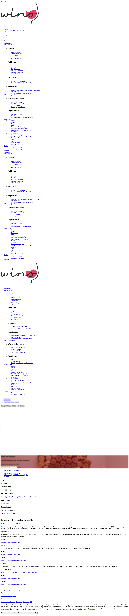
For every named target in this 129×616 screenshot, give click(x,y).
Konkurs (15, 473)
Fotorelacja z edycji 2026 (18, 102)
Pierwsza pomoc (15, 142)
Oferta (19, 473)
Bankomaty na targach (17, 135)
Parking (13, 125)
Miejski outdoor (15, 69)
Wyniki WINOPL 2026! (11, 31)
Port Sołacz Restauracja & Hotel (20, 128)
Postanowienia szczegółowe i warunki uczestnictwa (25, 90)
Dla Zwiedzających (9, 95)
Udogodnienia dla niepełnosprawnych (21, 136)
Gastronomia (14, 55)
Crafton (14, 513)
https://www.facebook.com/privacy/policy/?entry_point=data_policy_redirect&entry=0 (25, 572)
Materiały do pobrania (17, 147)
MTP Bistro (14, 133)
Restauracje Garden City (18, 127)
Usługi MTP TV (15, 73)
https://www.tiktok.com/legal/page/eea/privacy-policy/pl (16, 602)
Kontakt (6, 150)
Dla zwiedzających (16, 114)
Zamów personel (16, 57)
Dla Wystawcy (8, 44)
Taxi (12, 139)
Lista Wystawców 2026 (17, 104)
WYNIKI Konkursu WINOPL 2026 (21, 82)
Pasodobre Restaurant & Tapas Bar (21, 130)
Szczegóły (12, 524)
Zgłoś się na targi (16, 58)
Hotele (13, 122)
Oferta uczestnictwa (16, 53)
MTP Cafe (14, 131)
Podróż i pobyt (8, 119)
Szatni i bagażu (15, 116)
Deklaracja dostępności (17, 144)
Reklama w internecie (17, 70)
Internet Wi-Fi (15, 138)
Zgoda (4, 524)
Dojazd (13, 120)
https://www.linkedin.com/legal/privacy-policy (13, 560)
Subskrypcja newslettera (18, 107)
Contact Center (15, 65)
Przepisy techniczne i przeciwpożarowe (22, 93)
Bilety (27, 475)
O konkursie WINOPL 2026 (19, 81)
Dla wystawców (15, 91)
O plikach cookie (22, 524)
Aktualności (7, 43)
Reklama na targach (16, 67)
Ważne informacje (20, 475)
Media (6, 146)
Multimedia (21, 31)
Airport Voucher (15, 141)
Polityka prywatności (89, 609)
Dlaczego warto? (16, 52)
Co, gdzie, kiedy (15, 105)
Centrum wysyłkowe (17, 72)
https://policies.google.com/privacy (10, 542)
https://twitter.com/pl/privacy (8, 596)
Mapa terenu (14, 124)
